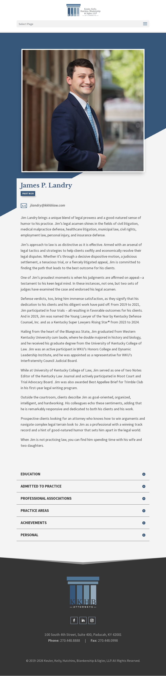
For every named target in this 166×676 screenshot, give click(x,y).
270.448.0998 (108, 640)
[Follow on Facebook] (74, 620)
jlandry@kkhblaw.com (47, 205)
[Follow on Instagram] (92, 620)
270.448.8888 (70, 640)
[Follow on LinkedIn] (83, 620)
